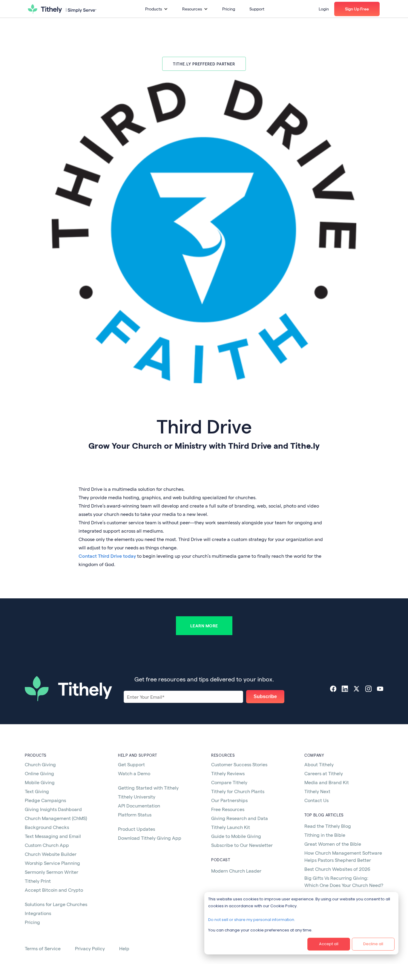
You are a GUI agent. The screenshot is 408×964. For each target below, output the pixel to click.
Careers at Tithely (323, 773)
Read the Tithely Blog (327, 826)
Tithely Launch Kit (230, 827)
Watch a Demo (134, 773)
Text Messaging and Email (53, 836)
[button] (156, 9)
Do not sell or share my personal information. (251, 919)
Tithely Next (317, 791)
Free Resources (227, 809)
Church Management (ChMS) (56, 818)
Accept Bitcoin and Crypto (54, 890)
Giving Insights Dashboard (53, 809)
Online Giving (39, 773)
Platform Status (134, 814)
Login (324, 8)
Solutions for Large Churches (56, 904)
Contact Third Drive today (107, 556)
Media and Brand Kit (326, 782)
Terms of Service (43, 948)
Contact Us (316, 800)
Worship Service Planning (52, 863)
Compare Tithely (229, 782)
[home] (62, 9)
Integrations (38, 913)
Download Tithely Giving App (149, 838)
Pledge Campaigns (45, 800)
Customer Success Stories (239, 764)
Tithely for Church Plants (237, 791)
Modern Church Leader (236, 870)
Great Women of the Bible (332, 844)
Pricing (228, 8)
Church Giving (40, 764)
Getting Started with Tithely (148, 787)
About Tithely (319, 764)
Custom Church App (47, 845)
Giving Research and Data (239, 818)
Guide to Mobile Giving (236, 836)
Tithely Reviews (228, 773)
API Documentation (139, 805)
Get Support (131, 764)
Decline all (373, 944)
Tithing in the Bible (324, 835)
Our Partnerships (229, 800)
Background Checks (47, 827)
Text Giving (37, 791)
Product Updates (136, 829)
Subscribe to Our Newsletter (242, 845)
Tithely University (136, 796)
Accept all (328, 944)
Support (256, 8)
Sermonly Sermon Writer (51, 872)
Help (124, 948)
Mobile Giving (40, 782)
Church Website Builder (50, 854)
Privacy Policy (90, 948)
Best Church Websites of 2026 (337, 869)
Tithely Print (38, 881)
